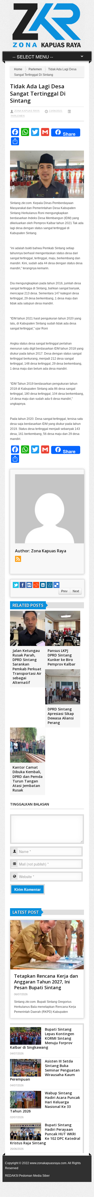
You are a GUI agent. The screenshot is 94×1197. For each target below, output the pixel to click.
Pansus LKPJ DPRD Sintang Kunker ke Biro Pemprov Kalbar (61, 657)
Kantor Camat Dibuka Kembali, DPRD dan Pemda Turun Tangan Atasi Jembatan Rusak (28, 778)
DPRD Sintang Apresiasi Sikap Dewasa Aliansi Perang (61, 716)
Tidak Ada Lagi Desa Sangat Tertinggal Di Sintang (37, 93)
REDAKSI (11, 1175)
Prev (64, 591)
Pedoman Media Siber (34, 1175)
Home (18, 69)
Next (76, 591)
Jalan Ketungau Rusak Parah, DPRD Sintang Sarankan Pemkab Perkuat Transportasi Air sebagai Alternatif (27, 666)
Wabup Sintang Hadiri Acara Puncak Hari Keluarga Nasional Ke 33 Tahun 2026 (45, 1102)
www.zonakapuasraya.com (48, 1163)
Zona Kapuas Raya (27, 110)
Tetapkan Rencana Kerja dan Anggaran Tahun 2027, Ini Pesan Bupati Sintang (46, 982)
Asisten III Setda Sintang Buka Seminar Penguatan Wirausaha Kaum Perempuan (45, 1070)
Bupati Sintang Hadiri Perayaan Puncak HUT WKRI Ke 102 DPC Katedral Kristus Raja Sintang (45, 1134)
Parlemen (35, 69)
